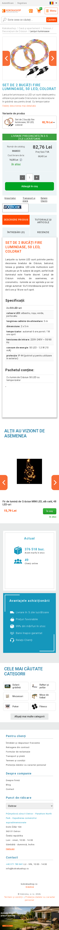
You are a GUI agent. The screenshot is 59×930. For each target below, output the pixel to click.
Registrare (22, 3)
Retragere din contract (18, 747)
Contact (10, 789)
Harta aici (10, 849)
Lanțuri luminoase (40, 31)
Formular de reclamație (18, 752)
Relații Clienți (44, 199)
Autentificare (8, 3)
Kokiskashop (9, 28)
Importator (10, 198)
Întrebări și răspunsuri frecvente (23, 743)
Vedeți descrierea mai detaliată (19, 106)
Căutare (51, 19)
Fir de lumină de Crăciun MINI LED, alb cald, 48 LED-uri (29, 503)
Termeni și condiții (15, 760)
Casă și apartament (29, 28)
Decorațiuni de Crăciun (14, 31)
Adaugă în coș (29, 186)
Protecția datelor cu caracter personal (26, 765)
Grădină (30, 887)
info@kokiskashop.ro (17, 868)
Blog (8, 785)
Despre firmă (13, 780)
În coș (49, 511)
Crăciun (47, 28)
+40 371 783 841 (14, 864)
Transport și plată (29, 199)
